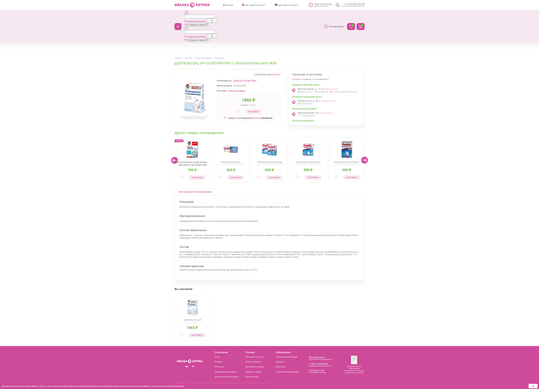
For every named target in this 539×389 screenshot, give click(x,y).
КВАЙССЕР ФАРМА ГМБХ (244, 80)
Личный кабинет (336, 26)
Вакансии (280, 366)
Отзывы (218, 361)
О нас (217, 357)
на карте (296, 79)
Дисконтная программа (226, 376)
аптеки (256, 118)
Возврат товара (253, 371)
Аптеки (229, 5)
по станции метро (320, 79)
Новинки (280, 361)
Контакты (219, 366)
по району (306, 79)
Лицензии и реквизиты (225, 371)
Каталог (177, 26)
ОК (533, 386)
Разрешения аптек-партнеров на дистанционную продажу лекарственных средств (354, 369)
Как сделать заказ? (255, 5)
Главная (178, 58)
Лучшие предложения (286, 357)
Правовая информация (287, 371)
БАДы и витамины (203, 58)
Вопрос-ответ (252, 376)
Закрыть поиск (197, 24)
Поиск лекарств (253, 361)
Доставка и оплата (288, 5)
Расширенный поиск (195, 21)
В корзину (253, 112)
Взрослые (219, 58)
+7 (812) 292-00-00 (318, 364)
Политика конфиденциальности (255, 383)
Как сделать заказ (254, 357)
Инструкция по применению (195, 191)
